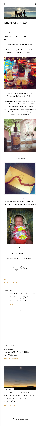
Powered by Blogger (21, 419)
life (14, 282)
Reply (12, 304)
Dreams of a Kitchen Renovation (16, 353)
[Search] (35, 3)
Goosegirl (14, 293)
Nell (16, 282)
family (10, 282)
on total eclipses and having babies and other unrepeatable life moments (19, 397)
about (13, 23)
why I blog (22, 23)
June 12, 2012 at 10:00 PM (26, 293)
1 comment (12, 405)
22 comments (13, 358)
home (6, 23)
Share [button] (5, 279)
